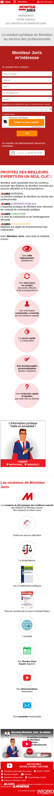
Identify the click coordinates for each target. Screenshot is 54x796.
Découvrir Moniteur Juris (15, 780)
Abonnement (26, 16)
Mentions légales (11, 774)
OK (27, 133)
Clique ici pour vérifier (26, 122)
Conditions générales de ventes (18, 771)
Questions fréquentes (13, 777)
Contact (28, 774)
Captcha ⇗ (38, 126)
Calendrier (22, 2)
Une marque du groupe (27, 791)
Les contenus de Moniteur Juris (26, 23)
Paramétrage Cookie (37, 777)
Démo (8, 2)
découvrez (34, 765)
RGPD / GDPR (43, 771)
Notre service (26, 19)
